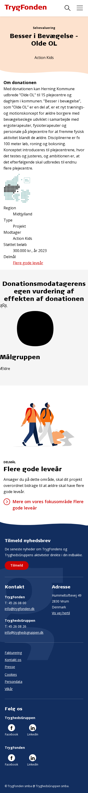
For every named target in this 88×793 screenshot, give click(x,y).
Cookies (11, 674)
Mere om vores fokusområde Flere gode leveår (48, 505)
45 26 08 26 (15, 626)
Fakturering (13, 652)
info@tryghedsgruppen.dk (24, 632)
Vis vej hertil (61, 613)
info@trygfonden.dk (19, 608)
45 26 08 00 (15, 603)
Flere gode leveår (28, 262)
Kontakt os (13, 659)
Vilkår (9, 689)
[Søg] (67, 8)
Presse (10, 667)
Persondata (13, 681)
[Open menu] (79, 8)
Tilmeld (16, 565)
